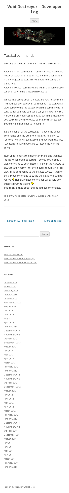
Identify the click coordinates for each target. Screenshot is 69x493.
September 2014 (12, 302)
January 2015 (10, 294)
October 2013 (10, 338)
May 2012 (9, 402)
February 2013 (11, 366)
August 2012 (10, 390)
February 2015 (11, 290)
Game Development (39, 195)
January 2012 (10, 418)
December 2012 (12, 374)
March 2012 (10, 410)
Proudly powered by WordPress (19, 486)
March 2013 (10, 362)
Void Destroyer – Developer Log (34, 9)
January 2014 (10, 326)
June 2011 (9, 446)
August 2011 (10, 438)
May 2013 (9, 354)
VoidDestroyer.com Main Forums (20, 262)
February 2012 (11, 414)
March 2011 (10, 458)
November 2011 (12, 426)
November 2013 (12, 334)
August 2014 (10, 306)
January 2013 (10, 370)
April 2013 (9, 358)
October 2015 (10, 282)
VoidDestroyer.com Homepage (19, 258)
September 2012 (12, 386)
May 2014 (9, 318)
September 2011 (12, 434)
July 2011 (8, 442)
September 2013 (12, 342)
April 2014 (9, 322)
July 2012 (8, 394)
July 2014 (8, 310)
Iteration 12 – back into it (19, 220)
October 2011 (10, 430)
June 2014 (9, 314)
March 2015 (10, 286)
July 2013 (8, 350)
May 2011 (9, 450)
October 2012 (10, 382)
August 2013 (10, 346)
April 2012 (9, 406)
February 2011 (11, 462)
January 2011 (10, 466)
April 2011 (9, 454)
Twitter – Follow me (13, 254)
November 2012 (12, 378)
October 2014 (10, 298)
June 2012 (9, 398)
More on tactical (54, 220)
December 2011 (12, 422)
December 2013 (12, 330)
